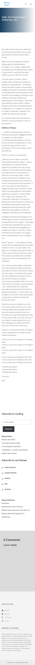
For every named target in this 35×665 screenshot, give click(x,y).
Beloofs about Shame (9, 453)
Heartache (5, 503)
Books (7, 614)
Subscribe (8, 429)
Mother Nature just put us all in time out (15, 510)
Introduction (6, 517)
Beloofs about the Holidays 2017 (13, 514)
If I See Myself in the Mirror (11, 446)
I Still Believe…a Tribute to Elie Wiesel (15, 450)
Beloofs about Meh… (9, 440)
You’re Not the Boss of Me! (11, 443)
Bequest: (23, 135)
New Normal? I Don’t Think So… (12, 507)
